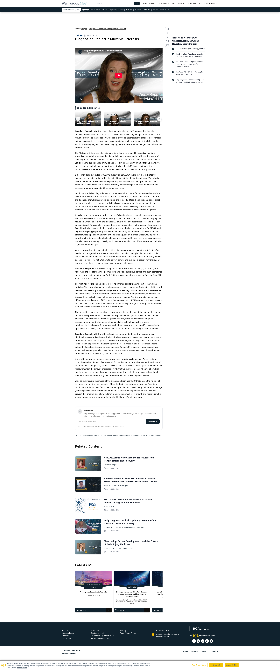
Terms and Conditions (100, 638)
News (145, 3)
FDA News (105, 10)
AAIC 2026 (147, 10)
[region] (140, 665)
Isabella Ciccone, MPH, (114, 527)
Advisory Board (68, 633)
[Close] (276, 664)
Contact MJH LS (97, 633)
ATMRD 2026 (138, 10)
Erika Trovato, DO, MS (125, 548)
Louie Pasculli (111, 506)
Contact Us (66, 638)
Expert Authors (95, 10)
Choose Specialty (69, 10)
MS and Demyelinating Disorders (88, 435)
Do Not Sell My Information (102, 635)
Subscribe (151, 421)
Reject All (216, 665)
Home (77, 29)
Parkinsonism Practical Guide (161, 10)
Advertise (95, 630)
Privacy (123, 630)
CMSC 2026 (129, 10)
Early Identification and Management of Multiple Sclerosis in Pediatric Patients (132, 435)
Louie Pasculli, (111, 548)
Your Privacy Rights (128, 633)
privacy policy (119, 426)
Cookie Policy (22, 668)
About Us (65, 630)
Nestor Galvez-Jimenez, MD (134, 527)
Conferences (162, 3)
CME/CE (173, 3)
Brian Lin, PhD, (111, 485)
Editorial (65, 635)
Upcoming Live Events (117, 10)
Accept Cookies (231, 665)
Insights (84, 29)
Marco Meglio (111, 465)
